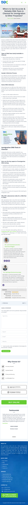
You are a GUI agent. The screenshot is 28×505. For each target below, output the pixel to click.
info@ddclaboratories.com (9, 491)
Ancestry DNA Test (7, 481)
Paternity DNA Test (7, 474)
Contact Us (5, 468)
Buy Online (5, 460)
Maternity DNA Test (7, 476)
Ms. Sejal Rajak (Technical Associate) (12, 272)
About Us (5, 466)
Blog (3, 462)
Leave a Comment (17, 18)
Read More (5, 423)
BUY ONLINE (14, 402)
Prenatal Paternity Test (8, 477)
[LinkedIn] (5, 261)
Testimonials (5, 464)
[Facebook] (9, 261)
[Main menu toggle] (25, 2)
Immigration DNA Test (7, 479)
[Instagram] (7, 261)
